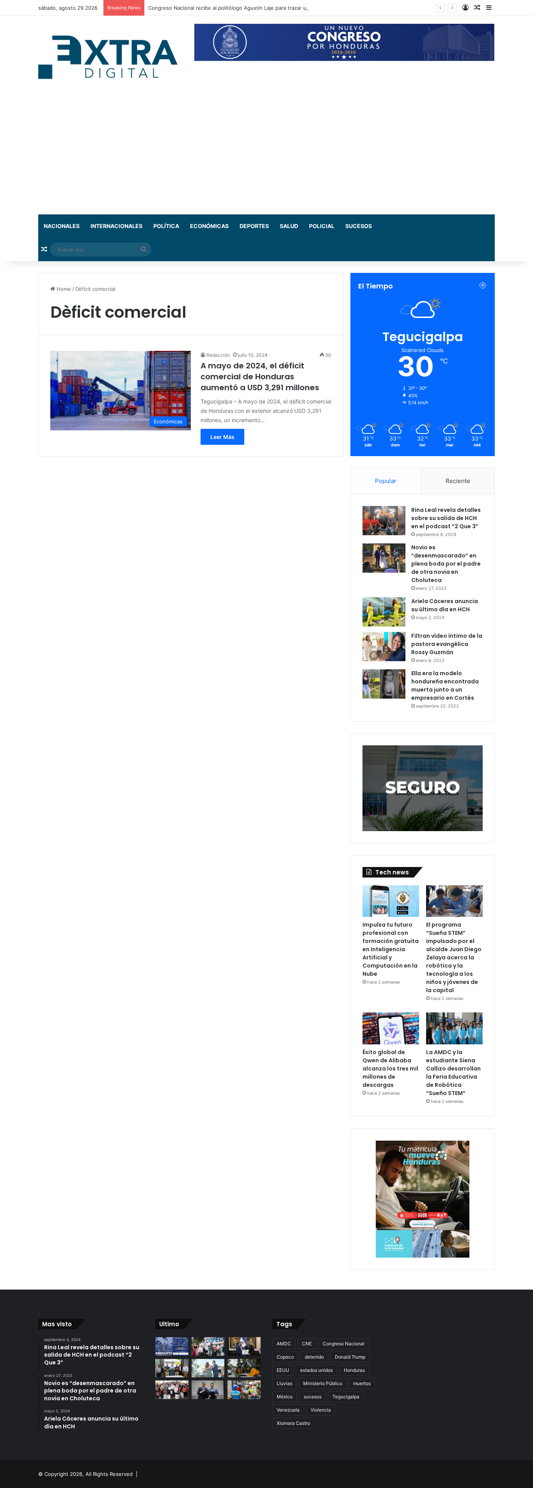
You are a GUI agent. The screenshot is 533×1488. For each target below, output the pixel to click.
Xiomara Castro (293, 1423)
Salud (289, 226)
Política (166, 226)
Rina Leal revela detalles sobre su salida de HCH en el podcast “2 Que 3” (446, 518)
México (285, 1397)
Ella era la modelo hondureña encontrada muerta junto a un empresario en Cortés (445, 685)
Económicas (209, 226)
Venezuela (288, 1410)
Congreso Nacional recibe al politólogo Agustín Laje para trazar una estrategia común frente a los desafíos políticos (289, 8)
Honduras (354, 1370)
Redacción (218, 355)
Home (63, 289)
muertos (362, 1383)
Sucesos (358, 226)
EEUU (283, 1370)
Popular (385, 481)
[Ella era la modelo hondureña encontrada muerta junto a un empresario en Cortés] (383, 684)
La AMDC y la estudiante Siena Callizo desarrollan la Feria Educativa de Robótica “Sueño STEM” (453, 1072)
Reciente (458, 481)
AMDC (284, 1343)
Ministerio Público (322, 1383)
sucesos (313, 1397)
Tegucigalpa (345, 1397)
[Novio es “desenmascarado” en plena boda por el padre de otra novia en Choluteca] (383, 558)
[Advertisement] (266, 156)
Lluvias (284, 1383)
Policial (321, 226)
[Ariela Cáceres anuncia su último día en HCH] (383, 611)
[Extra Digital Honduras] (110, 57)
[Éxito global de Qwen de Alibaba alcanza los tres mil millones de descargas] (390, 1028)
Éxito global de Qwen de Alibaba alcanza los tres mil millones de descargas (390, 1068)
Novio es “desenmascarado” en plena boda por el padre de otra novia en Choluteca (446, 563)
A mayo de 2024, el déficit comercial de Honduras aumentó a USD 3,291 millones (260, 376)
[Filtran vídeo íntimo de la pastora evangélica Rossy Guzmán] (383, 646)
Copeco (285, 1357)
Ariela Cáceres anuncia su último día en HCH (444, 605)
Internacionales (116, 226)
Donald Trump (350, 1357)
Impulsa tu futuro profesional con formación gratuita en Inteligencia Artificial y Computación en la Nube (390, 949)
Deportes (254, 226)
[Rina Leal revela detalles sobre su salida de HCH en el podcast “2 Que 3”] (383, 520)
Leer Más (222, 436)
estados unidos (316, 1370)
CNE (307, 1343)
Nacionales (62, 226)
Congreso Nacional (343, 1343)
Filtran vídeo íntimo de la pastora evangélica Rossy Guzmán (446, 644)
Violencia (321, 1410)
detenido (314, 1357)
